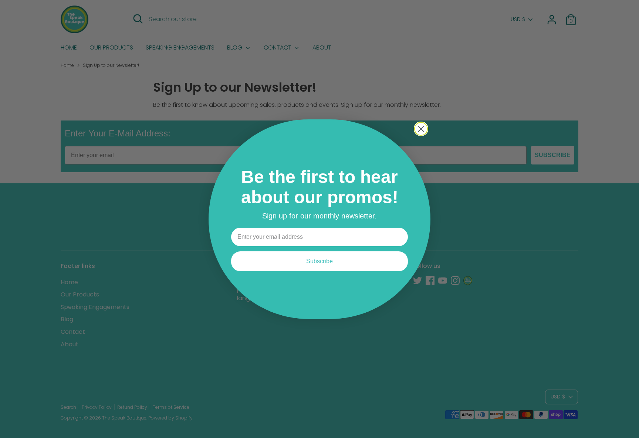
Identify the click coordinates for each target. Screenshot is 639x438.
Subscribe (319, 261)
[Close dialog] (421, 128)
